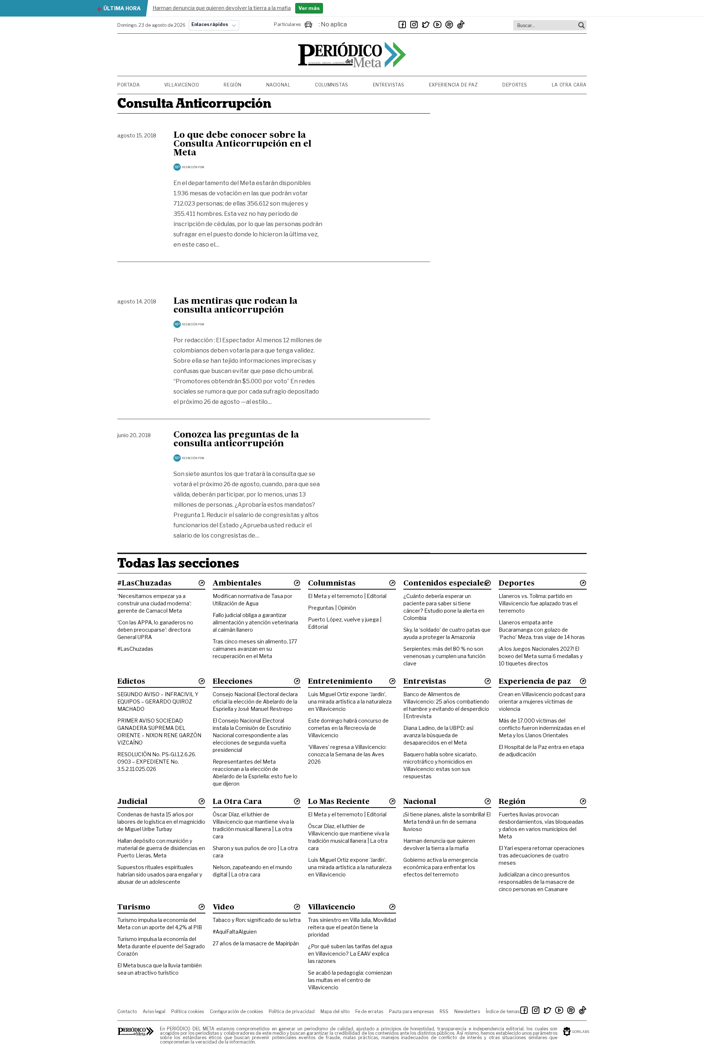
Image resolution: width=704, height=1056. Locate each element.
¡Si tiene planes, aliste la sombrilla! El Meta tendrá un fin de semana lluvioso (447, 821)
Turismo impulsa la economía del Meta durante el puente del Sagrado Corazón (161, 946)
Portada (128, 85)
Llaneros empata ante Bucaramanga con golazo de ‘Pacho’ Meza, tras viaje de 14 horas (542, 629)
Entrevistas (389, 85)
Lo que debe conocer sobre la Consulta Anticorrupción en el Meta (242, 144)
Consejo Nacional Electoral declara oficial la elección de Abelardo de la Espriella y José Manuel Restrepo (255, 701)
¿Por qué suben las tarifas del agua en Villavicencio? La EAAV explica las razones (350, 953)
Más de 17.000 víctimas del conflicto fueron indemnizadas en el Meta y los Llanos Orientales (542, 727)
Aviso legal (154, 1011)
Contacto (127, 1011)
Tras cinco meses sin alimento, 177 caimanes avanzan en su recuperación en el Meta (255, 648)
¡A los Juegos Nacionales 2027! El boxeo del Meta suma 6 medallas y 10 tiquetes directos (541, 656)
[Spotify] (449, 24)
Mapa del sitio (334, 1011)
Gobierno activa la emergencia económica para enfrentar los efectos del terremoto (440, 867)
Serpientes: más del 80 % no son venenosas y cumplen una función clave (444, 656)
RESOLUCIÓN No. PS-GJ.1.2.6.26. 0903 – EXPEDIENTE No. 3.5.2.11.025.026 (156, 761)
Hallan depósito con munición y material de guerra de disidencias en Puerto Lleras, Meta (161, 848)
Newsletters (467, 1011)
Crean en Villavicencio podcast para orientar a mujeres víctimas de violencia (542, 701)
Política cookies (187, 1011)
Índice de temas (503, 1011)
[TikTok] (460, 24)
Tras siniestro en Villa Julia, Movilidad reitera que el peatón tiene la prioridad (352, 927)
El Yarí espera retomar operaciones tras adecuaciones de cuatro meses (541, 855)
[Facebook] (402, 24)
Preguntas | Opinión (332, 608)
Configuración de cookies (236, 1011)
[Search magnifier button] (581, 25)
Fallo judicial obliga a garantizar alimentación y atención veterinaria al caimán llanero (255, 622)
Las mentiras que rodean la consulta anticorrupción (235, 306)
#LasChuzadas (135, 649)
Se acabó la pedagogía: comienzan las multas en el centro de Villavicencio (350, 980)
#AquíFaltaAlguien (235, 931)
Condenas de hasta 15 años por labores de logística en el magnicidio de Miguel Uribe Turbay (161, 821)
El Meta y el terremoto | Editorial (347, 596)
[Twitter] (425, 24)
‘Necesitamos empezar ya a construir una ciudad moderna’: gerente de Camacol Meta (154, 603)
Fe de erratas (369, 1011)
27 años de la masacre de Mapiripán (256, 943)
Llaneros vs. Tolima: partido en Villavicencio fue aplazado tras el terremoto (538, 603)
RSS (444, 1011)
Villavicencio (181, 85)
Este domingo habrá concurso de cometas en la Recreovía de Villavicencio (348, 727)
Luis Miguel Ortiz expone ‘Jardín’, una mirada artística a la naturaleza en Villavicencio (350, 701)
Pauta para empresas (411, 1011)
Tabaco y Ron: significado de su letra (257, 920)
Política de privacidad (292, 1011)
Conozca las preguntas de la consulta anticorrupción (236, 439)
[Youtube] (437, 24)
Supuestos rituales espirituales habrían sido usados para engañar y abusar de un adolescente (159, 874)
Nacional (278, 85)
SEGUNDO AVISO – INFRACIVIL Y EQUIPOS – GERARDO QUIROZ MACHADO (157, 701)
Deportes (514, 85)
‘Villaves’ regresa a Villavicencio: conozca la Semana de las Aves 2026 (347, 754)
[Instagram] (414, 24)
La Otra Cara (569, 85)
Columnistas (331, 85)
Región (233, 85)
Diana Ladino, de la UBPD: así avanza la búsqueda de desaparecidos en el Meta (438, 735)
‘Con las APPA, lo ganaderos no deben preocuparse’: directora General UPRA (155, 629)
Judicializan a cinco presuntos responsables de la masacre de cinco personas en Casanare (537, 881)
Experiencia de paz (453, 85)
